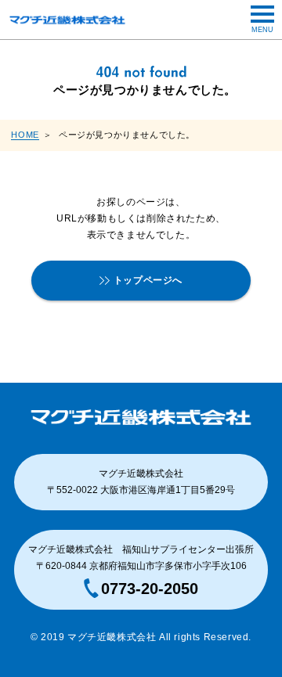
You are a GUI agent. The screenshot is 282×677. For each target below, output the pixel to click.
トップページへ (148, 280)
